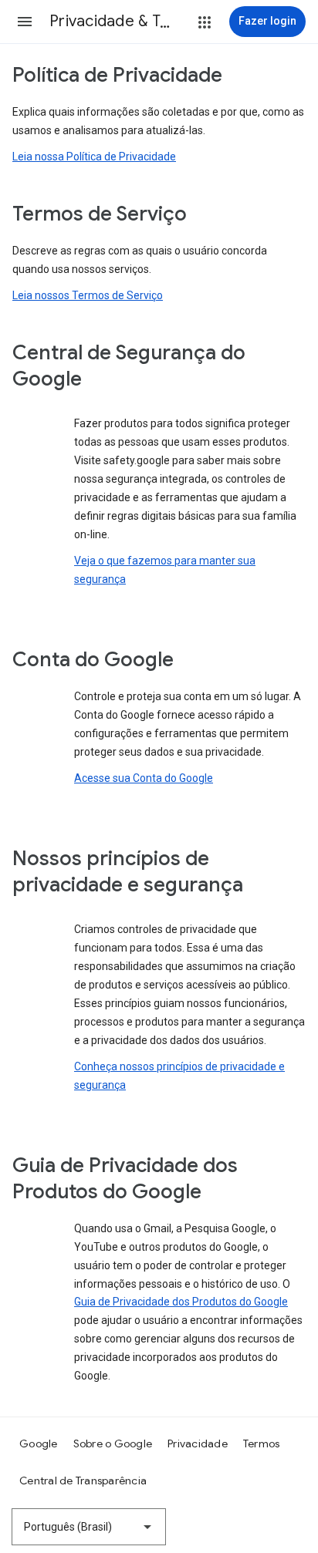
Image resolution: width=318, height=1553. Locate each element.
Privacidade (197, 1443)
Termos (261, 1443)
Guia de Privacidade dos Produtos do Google (181, 1301)
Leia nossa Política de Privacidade (94, 156)
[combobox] (89, 1526)
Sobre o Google (113, 1443)
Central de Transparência (83, 1480)
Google (38, 1443)
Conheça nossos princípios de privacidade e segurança (179, 1075)
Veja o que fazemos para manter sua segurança (164, 569)
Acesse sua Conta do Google (143, 778)
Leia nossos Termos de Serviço (87, 295)
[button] (24, 21)
